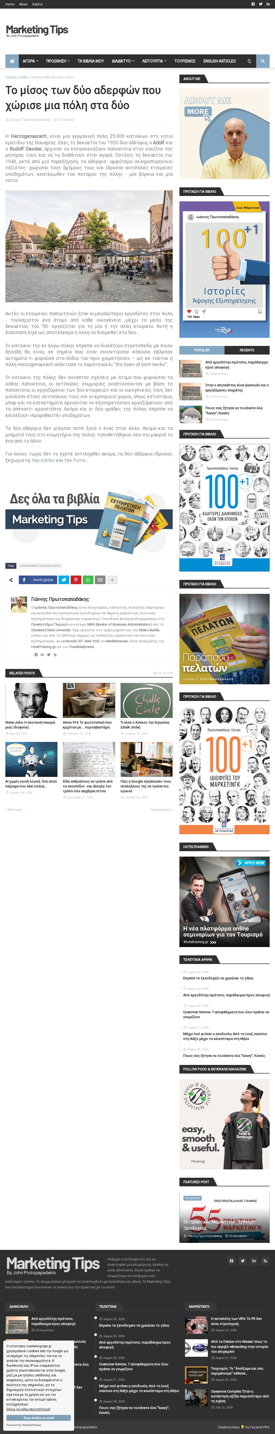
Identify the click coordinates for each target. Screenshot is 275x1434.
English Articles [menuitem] (220, 61)
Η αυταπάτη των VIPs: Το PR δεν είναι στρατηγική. (236, 1321)
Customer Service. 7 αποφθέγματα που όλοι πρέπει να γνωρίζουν (226, 1014)
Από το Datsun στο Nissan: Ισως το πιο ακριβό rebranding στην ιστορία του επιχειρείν (239, 1346)
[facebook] (36, 655)
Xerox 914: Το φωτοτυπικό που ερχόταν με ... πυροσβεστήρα (87, 724)
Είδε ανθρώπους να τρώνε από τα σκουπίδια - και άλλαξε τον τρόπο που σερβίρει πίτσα (88, 786)
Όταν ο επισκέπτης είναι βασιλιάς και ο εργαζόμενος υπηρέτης (237, 387)
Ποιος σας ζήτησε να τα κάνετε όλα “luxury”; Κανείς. (234, 410)
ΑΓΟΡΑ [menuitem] (29, 61)
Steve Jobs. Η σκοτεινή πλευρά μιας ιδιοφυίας (30, 724)
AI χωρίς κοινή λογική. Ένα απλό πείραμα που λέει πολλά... (31, 783)
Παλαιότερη (160, 810)
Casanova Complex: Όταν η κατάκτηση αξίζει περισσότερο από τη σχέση (240, 1396)
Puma (79, 460)
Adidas (48, 460)
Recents (247, 350)
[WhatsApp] (88, 580)
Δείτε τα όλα (163, 673)
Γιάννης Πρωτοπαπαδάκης (60, 599)
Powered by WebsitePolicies (23, 1425)
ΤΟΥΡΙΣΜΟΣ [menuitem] (185, 61)
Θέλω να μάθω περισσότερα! (28, 1409)
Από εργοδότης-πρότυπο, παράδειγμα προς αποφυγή (236, 364)
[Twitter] (64, 580)
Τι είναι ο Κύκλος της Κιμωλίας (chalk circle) (145, 724)
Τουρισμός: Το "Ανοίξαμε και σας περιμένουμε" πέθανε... (237, 1370)
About (23, 4)
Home (9, 4)
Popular (201, 350)
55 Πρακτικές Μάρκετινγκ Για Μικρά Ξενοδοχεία (219, 1224)
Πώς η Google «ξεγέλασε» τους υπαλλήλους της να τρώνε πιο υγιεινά (146, 786)
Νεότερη (15, 810)
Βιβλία (37, 4)
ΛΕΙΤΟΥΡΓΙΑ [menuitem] (152, 61)
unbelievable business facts (52, 77)
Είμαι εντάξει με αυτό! (39, 1418)
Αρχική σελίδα (16, 77)
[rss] (55, 655)
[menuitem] (12, 61)
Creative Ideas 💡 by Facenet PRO (244, 1427)
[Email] (100, 580)
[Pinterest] (76, 580)
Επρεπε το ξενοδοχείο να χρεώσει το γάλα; (218, 978)
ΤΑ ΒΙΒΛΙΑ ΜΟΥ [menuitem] (91, 61)
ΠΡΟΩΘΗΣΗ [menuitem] (56, 61)
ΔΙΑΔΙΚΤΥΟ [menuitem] (121, 61)
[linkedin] (42, 655)
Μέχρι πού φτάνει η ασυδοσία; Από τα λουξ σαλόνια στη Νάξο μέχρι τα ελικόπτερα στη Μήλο (225, 1036)
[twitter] (48, 655)
